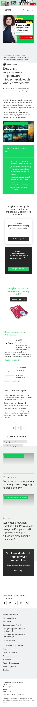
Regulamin (6, 670)
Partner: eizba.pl (9, 640)
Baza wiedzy (21, 55)
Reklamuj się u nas (10, 656)
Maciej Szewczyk (12, 64)
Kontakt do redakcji (10, 652)
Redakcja (10, 519)
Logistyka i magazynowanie (12, 446)
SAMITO (18, 340)
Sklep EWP (7, 659)
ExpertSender (20, 368)
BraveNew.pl (20, 694)
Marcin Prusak (12, 477)
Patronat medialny (9, 618)
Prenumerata (7, 621)
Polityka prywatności (10, 666)
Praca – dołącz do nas (11, 663)
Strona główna (9, 55)
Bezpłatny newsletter (10, 614)
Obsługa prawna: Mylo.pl (12, 625)
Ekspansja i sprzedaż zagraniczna (16, 124)
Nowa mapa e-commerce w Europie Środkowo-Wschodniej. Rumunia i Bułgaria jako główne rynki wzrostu (19, 397)
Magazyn (6, 649)
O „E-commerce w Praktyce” (13, 645)
